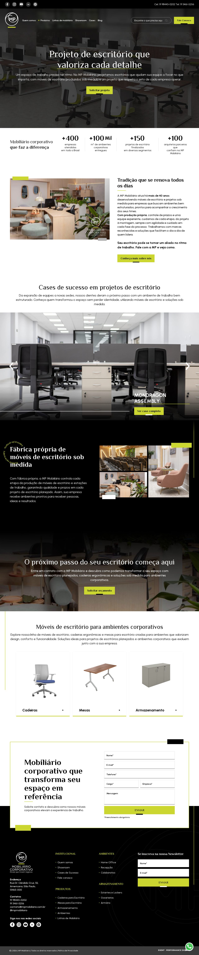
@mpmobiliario (18, 910)
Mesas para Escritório (70, 902)
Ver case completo (149, 411)
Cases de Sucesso (68, 872)
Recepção (107, 867)
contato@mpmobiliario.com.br (25, 906)
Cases (92, 20)
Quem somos (29, 20)
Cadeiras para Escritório (71, 897)
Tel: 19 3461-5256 (185, 4)
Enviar (139, 810)
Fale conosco (65, 877)
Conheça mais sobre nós (136, 258)
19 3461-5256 (17, 903)
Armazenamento (68, 907)
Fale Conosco (184, 20)
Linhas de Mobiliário (69, 918)
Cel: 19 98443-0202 (164, 4)
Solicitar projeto (99, 90)
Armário (105, 902)
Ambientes (64, 913)
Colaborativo (108, 872)
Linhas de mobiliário (62, 20)
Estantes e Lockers (111, 892)
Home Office (108, 862)
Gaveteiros (107, 897)
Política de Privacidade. (68, 951)
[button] (188, 366)
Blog (100, 20)
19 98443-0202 (18, 900)
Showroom (81, 20)
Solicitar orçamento (99, 590)
